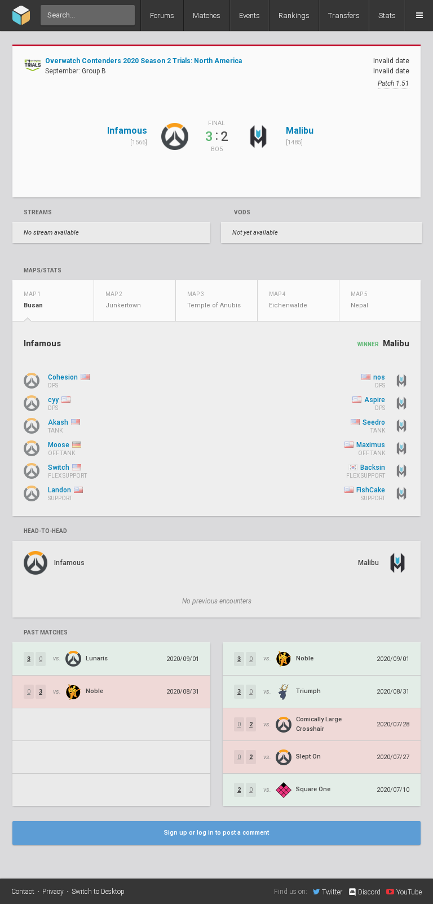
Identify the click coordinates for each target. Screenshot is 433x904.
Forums (162, 15)
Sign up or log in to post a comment (216, 832)
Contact (22, 891)
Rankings (294, 15)
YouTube (409, 892)
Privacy (53, 891)
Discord (369, 892)
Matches (206, 15)
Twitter (332, 892)
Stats (387, 15)
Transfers (344, 15)
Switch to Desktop (98, 891)
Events (249, 15)
